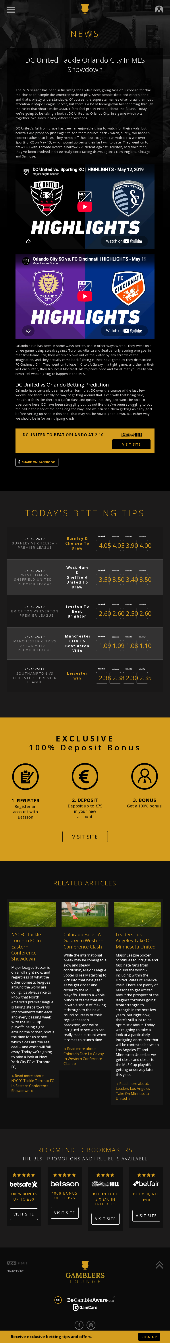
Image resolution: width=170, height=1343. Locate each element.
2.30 (132, 677)
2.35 (145, 677)
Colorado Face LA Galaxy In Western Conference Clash (83, 940)
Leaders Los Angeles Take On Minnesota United (136, 940)
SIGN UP (149, 1337)
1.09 (105, 645)
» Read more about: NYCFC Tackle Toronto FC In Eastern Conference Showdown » (32, 1083)
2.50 (132, 613)
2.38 (105, 677)
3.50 (105, 579)
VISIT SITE (131, 444)
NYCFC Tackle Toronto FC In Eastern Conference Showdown (26, 946)
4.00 (145, 545)
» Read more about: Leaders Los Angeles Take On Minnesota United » (133, 1091)
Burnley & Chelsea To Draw (77, 543)
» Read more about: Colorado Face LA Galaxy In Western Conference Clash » (84, 1056)
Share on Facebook (38, 462)
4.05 (105, 545)
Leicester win (77, 676)
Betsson (25, 817)
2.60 (105, 613)
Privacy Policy (15, 1271)
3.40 (132, 579)
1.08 (132, 645)
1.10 (145, 645)
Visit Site (85, 836)
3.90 (132, 545)
